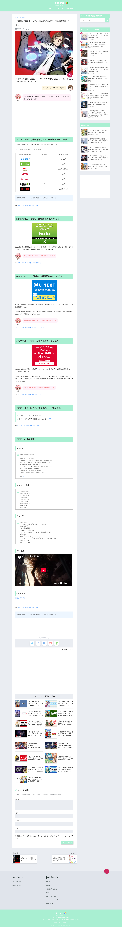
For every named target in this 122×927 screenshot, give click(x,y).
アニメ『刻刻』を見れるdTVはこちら (29, 394)
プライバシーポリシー (61, 923)
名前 (17, 813)
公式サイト (26, 476)
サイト (17, 828)
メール (18, 820)
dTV (48, 892)
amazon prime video (53, 900)
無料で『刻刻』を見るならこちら (28, 205)
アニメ (71, 649)
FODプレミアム (52, 889)
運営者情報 (51, 920)
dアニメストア (51, 896)
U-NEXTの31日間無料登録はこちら (28, 426)
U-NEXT (48, 419)
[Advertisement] (44, 120)
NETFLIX (50, 903)
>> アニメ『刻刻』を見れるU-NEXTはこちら (29, 327)
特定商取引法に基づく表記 (71, 920)
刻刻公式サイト (20, 598)
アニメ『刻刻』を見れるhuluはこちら (29, 263)
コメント (18, 799)
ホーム (51, 8)
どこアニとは (59, 8)
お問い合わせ (69, 8)
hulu (48, 885)
